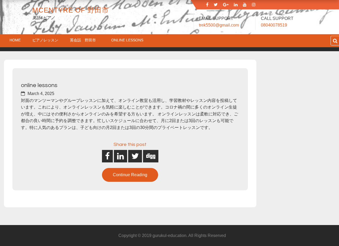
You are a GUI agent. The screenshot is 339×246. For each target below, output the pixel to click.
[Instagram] (253, 4)
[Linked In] (235, 4)
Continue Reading (130, 174)
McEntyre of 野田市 (70, 10)
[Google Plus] (225, 4)
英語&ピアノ (43, 17)
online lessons (127, 40)
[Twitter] (215, 4)
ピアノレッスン (45, 40)
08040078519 (274, 25)
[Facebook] (207, 4)
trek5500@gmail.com (219, 25)
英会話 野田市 (85, 40)
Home (15, 40)
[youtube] (244, 4)
